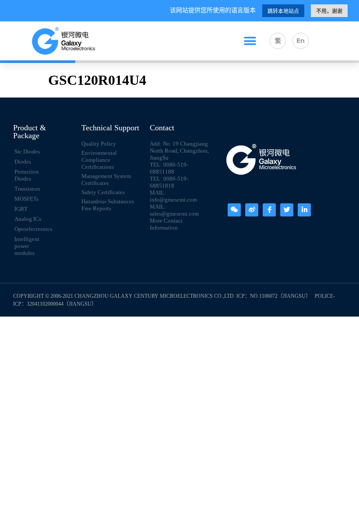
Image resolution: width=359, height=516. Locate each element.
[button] (250, 40)
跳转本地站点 (283, 11)
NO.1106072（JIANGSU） (280, 296)
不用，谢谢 (329, 11)
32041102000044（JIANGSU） (62, 304)
